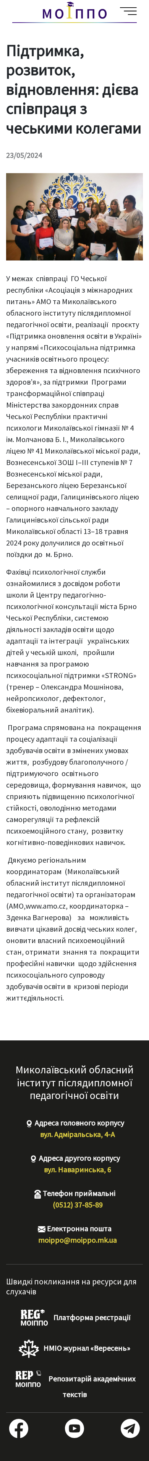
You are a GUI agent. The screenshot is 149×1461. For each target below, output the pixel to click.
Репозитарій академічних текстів (91, 1386)
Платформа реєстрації (91, 1317)
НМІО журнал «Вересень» (86, 1348)
